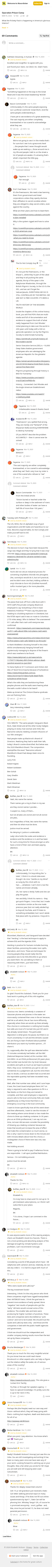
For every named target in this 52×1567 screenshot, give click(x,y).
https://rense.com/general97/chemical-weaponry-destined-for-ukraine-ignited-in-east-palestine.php (27, 556)
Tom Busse (11, 541)
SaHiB (12, 568)
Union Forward (13, 1402)
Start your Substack (19, 1556)
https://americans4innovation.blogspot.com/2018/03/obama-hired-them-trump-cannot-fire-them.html (33, 364)
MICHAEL (11, 929)
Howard (13, 76)
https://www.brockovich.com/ (22, 1380)
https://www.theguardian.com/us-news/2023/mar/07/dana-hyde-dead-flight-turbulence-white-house (25, 675)
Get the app (38, 1556)
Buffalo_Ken (15, 796)
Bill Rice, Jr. (11, 1279)
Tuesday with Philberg (16, 518)
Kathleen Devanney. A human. (19, 57)
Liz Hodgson (12, 1229)
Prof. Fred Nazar (20, 189)
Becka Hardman (14, 1430)
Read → (5, 27)
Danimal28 (11, 1256)
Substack (14, 1562)
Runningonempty (14, 596)
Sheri (12, 704)
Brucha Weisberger (15, 1347)
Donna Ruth (12, 1448)
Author (13, 974)
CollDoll (10, 717)
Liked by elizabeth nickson (18, 60)
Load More (7, 1536)
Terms (35, 1547)
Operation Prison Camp (13, 13)
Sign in (47, 3)
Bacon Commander (18, 103)
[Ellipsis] (49, 57)
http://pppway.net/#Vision (18, 1421)
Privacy (29, 1547)
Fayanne (10, 88)
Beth (9, 987)
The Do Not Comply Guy (26, 263)
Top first (46, 36)
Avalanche (20, 418)
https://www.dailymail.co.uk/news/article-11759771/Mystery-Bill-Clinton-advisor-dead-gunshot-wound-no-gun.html (26, 660)
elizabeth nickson (17, 971)
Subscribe (38, 3)
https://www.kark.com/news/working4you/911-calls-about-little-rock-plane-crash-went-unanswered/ (28, 631)
